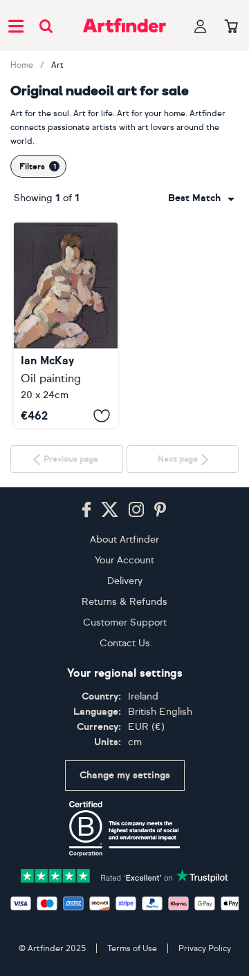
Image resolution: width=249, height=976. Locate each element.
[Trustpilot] (124, 874)
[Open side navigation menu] (16, 25)
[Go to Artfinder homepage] (124, 25)
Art (57, 65)
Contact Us (125, 643)
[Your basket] (231, 27)
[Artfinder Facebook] (86, 510)
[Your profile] (200, 26)
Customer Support (125, 622)
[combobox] (201, 198)
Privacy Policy (204, 948)
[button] (201, 198)
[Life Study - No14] (66, 325)
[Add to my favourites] (102, 415)
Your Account (124, 560)
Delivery (124, 581)
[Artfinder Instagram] (136, 510)
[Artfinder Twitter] (109, 510)
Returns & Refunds (124, 602)
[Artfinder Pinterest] (160, 510)
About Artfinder (124, 539)
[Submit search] (46, 26)
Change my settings (125, 775)
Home (21, 65)
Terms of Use (132, 948)
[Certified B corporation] (124, 828)
